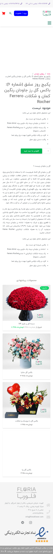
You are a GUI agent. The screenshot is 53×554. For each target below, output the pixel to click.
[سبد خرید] (3, 13)
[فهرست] (49, 23)
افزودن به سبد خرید (31, 151)
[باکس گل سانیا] (26, 351)
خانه (48, 74)
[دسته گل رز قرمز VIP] (26, 303)
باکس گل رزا (26, 470)
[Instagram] (30, 522)
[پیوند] (46, 13)
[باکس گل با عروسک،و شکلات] (26, 400)
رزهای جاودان (39, 74)
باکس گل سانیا (26, 372)
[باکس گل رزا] (26, 449)
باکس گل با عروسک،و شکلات (26, 421)
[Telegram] (22, 522)
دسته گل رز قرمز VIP (27, 324)
